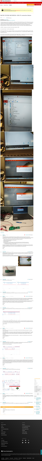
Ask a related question (31, 4)
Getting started (19, 2)
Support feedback (41, 452)
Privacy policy (11, 458)
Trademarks (24, 458)
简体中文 (23, 2)
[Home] (6, 1)
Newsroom (2, 427)
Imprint (33, 458)
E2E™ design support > (3, 2)
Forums (8, 2)
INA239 (36, 386)
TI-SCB (12, 20)
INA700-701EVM (37, 390)
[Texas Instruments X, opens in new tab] (28, 440)
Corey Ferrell (3, 17)
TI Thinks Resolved (37, 378)
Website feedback (29, 458)
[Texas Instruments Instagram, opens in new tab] (22, 440)
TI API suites (2, 440)
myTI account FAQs (24, 433)
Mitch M (4, 296)
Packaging (23, 430)
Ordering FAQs (3, 444)
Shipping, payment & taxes (4, 443)
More (38, 394)
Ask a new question (38, 4)
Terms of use (20, 458)
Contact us (23, 424)
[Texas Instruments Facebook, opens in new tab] (25, 440)
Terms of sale (16, 458)
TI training (15, 2)
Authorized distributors (4, 446)
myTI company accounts (4, 441)
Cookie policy (7, 458)
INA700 (36, 391)
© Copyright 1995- (4, 459)
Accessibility (2, 458)
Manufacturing (3, 433)
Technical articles (11, 2)
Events (2, 430)
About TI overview (3, 424)
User (41, 0)
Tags (37, 393)
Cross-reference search (25, 427)
